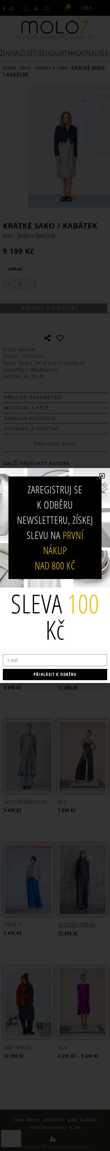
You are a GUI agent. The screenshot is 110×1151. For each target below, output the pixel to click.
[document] (55, 575)
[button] (102, 476)
